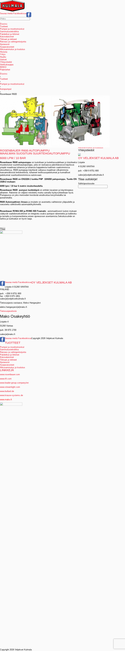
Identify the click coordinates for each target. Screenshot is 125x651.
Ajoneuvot (4, 44)
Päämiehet (5, 69)
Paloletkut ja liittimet (9, 34)
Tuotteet (4, 26)
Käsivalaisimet (7, 36)
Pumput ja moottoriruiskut (12, 29)
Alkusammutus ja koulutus (12, 49)
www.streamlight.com (10, 387)
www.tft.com (6, 378)
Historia (3, 52)
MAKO (3, 67)
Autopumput (5, 89)
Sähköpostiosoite (86, 183)
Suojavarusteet (7, 47)
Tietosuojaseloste (8, 311)
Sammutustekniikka (9, 31)
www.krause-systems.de (12, 395)
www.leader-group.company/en (14, 383)
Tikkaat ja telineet (8, 39)
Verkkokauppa (6, 64)
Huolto (3, 57)
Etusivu (3, 24)
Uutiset (3, 59)
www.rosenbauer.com (10, 374)
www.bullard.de (7, 391)
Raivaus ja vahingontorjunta (13, 41)
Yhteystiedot (6, 62)
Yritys (3, 54)
